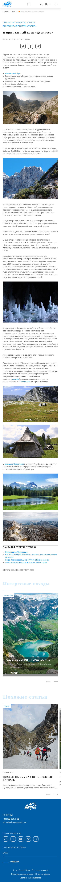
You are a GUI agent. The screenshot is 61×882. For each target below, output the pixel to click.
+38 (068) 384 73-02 (11, 819)
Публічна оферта (42, 874)
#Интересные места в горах (16, 39)
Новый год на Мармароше (16, 552)
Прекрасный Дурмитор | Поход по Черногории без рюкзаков (19, 22)
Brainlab (37, 878)
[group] (30, 634)
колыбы (15, 379)
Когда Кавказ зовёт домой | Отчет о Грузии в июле (27, 560)
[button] (23, 46)
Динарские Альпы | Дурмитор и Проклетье (19, 26)
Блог (13, 11)
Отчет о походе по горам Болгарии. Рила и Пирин (26, 563)
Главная (5, 11)
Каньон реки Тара (12, 73)
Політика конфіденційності (22, 874)
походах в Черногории (14, 464)
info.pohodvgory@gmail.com (14, 822)
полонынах (25, 382)
